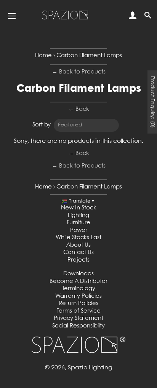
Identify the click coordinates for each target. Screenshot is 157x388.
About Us (78, 245)
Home (43, 55)
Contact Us (78, 252)
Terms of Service (79, 311)
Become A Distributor (78, 281)
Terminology (78, 288)
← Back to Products (79, 72)
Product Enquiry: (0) (152, 102)
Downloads (78, 273)
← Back (78, 109)
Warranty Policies (78, 296)
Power (78, 230)
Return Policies (78, 303)
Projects (78, 260)
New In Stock (78, 208)
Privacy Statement (78, 318)
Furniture (78, 222)
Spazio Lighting (90, 367)
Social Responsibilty (78, 326)
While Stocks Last (78, 237)
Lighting (78, 215)
